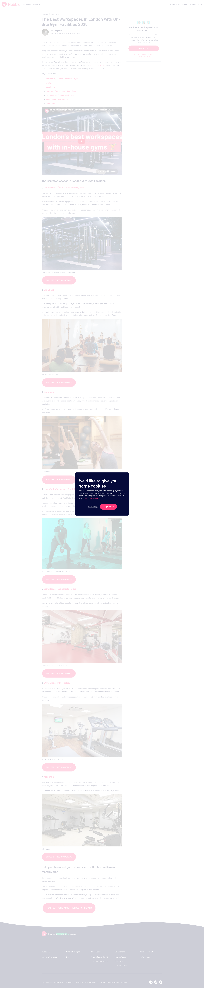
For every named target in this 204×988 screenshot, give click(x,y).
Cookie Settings (93, 507)
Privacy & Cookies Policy (92, 498)
